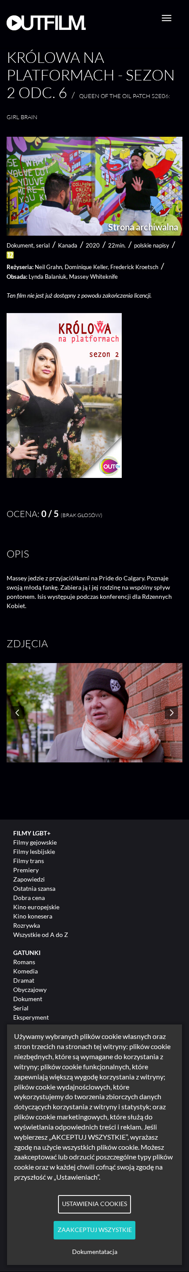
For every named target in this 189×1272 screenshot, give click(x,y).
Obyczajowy (30, 989)
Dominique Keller (86, 266)
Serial (21, 1008)
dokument (20, 245)
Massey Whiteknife (93, 276)
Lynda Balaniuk (47, 276)
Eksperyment (31, 1017)
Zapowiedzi (29, 879)
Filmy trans (28, 860)
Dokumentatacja (94, 1251)
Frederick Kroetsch (134, 266)
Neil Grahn (48, 266)
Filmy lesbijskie (34, 851)
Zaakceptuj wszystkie (95, 1229)
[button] (64, 475)
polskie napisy (151, 245)
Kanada (67, 245)
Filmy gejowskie (35, 842)
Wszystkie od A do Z (40, 934)
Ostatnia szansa (34, 888)
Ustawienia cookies (94, 1203)
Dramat (23, 980)
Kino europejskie (36, 907)
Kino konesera (32, 916)
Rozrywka (26, 925)
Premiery (26, 870)
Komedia (25, 971)
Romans (24, 962)
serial (43, 245)
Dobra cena (29, 897)
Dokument (27, 998)
